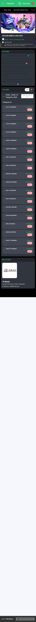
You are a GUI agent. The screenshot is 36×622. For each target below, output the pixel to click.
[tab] (18, 96)
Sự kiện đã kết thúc (26, 619)
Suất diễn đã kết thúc (27, 96)
